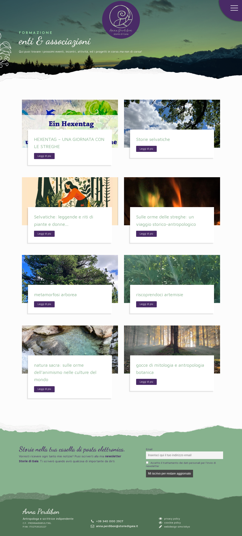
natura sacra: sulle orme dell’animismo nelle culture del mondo (65, 372)
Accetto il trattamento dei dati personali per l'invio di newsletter (181, 464)
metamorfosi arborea (55, 294)
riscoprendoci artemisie (159, 294)
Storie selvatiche (153, 139)
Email (149, 449)
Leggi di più (44, 156)
